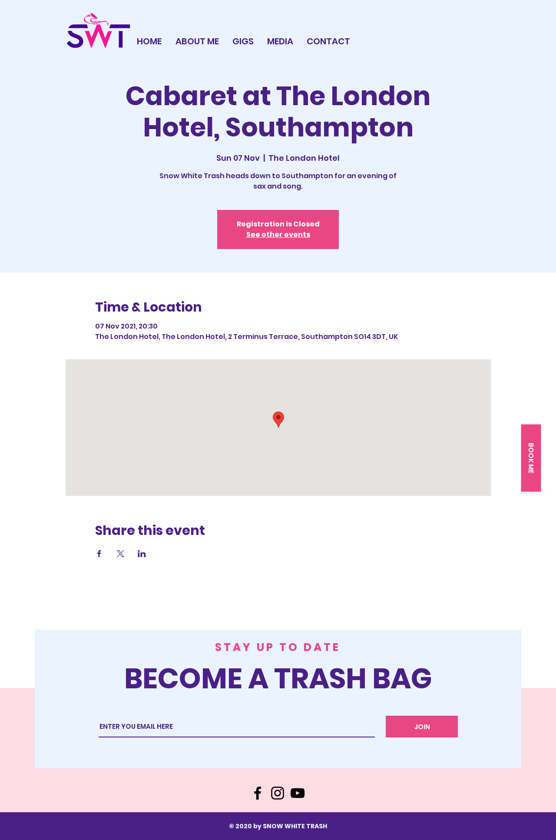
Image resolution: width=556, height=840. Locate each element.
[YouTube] (297, 793)
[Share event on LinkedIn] (142, 553)
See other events (278, 234)
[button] (531, 457)
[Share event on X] (120, 553)
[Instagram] (277, 793)
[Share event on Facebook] (99, 553)
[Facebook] (257, 793)
